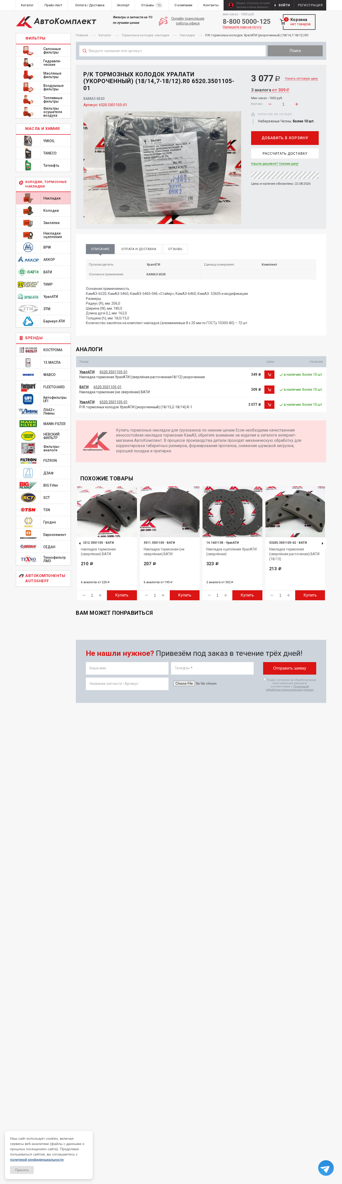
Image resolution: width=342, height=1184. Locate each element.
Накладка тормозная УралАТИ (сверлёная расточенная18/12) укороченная (142, 377)
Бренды (34, 338)
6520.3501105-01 (114, 372)
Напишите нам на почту (242, 27)
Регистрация (310, 5)
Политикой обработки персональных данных (289, 688)
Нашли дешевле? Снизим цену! (274, 163)
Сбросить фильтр (286, 62)
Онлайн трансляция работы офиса (187, 21)
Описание (100, 249)
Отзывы (175, 249)
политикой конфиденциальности (37, 1159)
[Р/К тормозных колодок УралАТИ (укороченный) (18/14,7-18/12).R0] (162, 167)
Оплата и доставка (138, 249)
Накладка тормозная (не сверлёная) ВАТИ (114, 392)
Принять (22, 1170)
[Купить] (269, 374)
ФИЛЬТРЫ (35, 38)
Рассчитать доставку (285, 153)
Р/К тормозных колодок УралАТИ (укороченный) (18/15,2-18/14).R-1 (135, 407)
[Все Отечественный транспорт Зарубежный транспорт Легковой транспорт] (172, 61)
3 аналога (270, 89)
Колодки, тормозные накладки (46, 184)
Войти (284, 5)
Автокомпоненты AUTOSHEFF (45, 578)
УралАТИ (87, 372)
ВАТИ (84, 387)
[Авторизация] (339, 2)
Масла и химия (42, 128)
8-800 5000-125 (247, 21)
